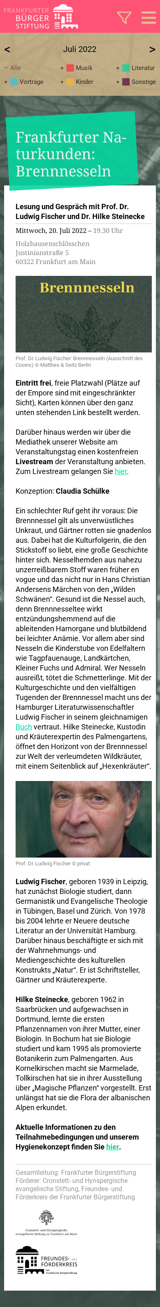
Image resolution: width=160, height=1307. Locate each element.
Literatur (143, 68)
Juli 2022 (79, 49)
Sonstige (144, 82)
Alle (15, 68)
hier (121, 471)
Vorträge (31, 82)
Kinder (84, 82)
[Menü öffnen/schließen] (149, 17)
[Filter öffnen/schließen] (124, 18)
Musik (84, 68)
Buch (24, 726)
